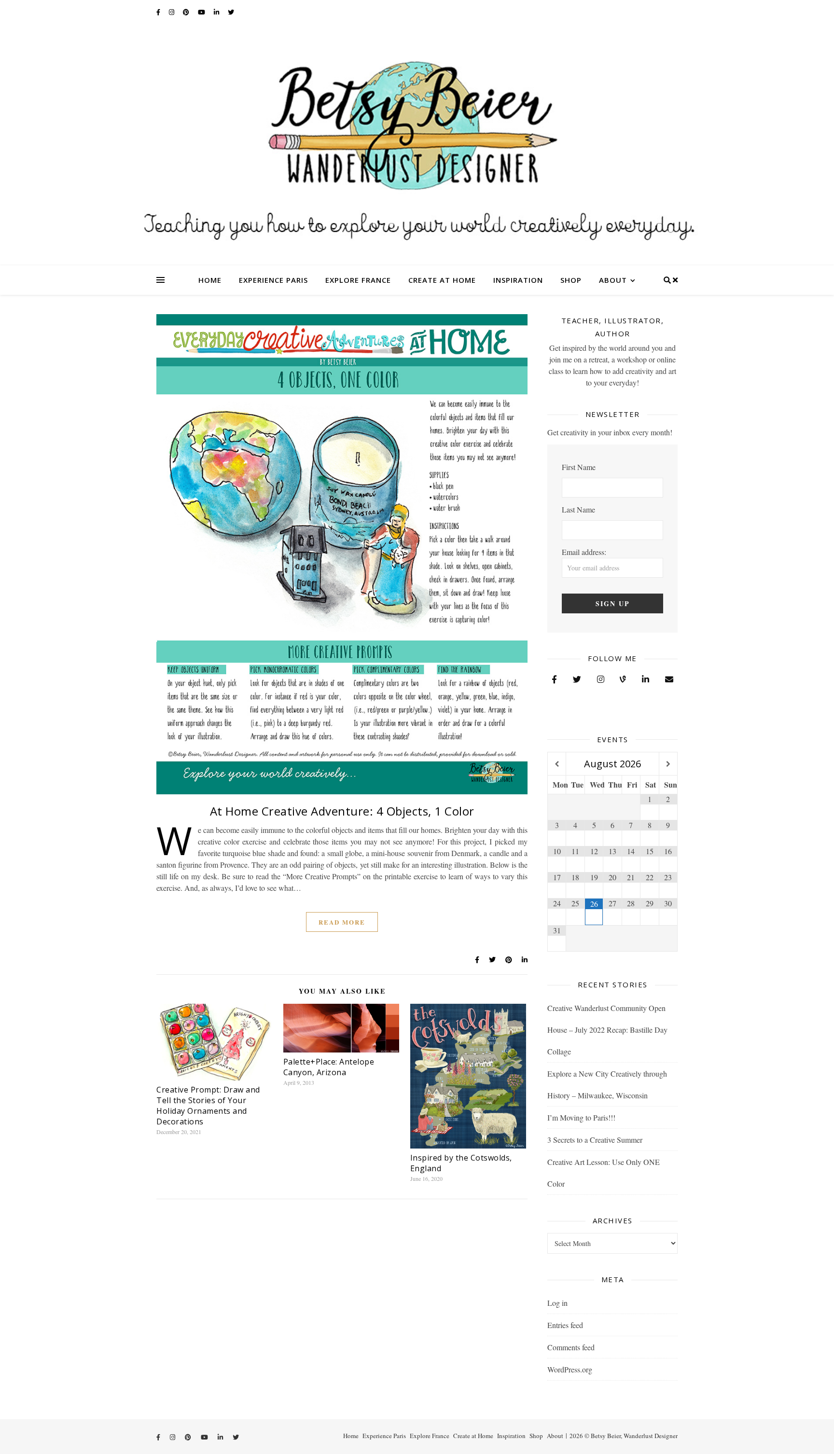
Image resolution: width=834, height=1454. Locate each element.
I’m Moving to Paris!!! (581, 1117)
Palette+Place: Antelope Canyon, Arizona (329, 1067)
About (613, 280)
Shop (571, 280)
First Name (579, 467)
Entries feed (565, 1325)
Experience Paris (273, 280)
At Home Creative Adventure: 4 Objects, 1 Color (342, 811)
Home (210, 280)
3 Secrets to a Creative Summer (594, 1140)
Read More (342, 922)
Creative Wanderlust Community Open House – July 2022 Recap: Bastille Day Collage (607, 1029)
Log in (557, 1303)
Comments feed (571, 1347)
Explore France (358, 280)
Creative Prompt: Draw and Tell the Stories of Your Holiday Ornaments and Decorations (208, 1105)
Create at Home (442, 280)
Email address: (584, 552)
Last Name (578, 509)
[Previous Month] (557, 764)
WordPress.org (569, 1369)
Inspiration (518, 280)
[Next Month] (668, 764)
